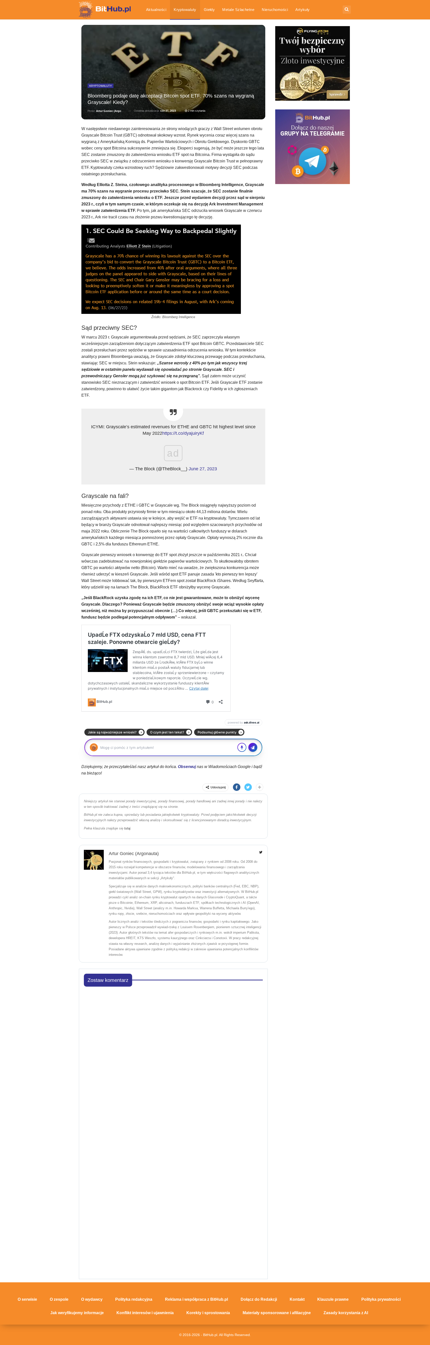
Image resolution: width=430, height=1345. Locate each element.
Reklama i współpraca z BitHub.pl (196, 1299)
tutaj (127, 828)
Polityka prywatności (381, 1299)
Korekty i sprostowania (208, 1313)
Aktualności (156, 9)
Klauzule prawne (333, 1299)
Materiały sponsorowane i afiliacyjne (277, 1313)
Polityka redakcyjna (133, 1299)
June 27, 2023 (203, 468)
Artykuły (302, 9)
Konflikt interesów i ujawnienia (145, 1313)
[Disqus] (173, 1053)
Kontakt (297, 1299)
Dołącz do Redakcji (259, 1299)
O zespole (59, 1299)
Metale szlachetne (238, 9)
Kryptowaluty (185, 9)
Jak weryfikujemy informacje (77, 1313)
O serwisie (27, 1299)
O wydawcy (92, 1299)
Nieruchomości (275, 9)
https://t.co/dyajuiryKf (183, 433)
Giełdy (209, 9)
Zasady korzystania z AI (345, 1313)
